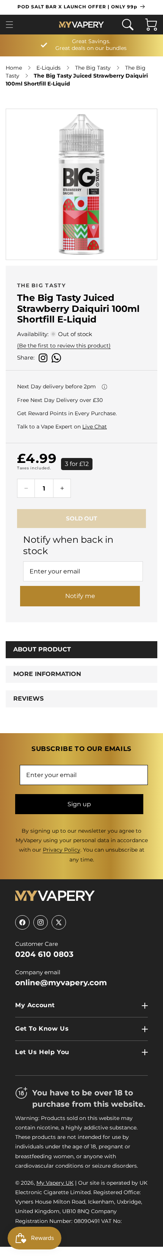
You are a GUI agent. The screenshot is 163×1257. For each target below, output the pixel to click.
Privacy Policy (61, 849)
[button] (12, 25)
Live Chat (94, 426)
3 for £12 (77, 463)
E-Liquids (48, 67)
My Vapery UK (55, 1182)
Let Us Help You (42, 1052)
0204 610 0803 (44, 954)
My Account (35, 1005)
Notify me (80, 596)
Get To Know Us (42, 1028)
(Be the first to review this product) (64, 345)
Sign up (79, 804)
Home (14, 67)
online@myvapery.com (61, 982)
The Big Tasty (93, 67)
